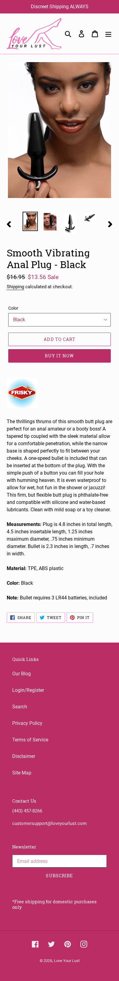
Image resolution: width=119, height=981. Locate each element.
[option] (30, 221)
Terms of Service (30, 740)
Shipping (15, 286)
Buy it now (59, 356)
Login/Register (28, 690)
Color (13, 308)
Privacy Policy (27, 723)
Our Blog (21, 674)
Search (19, 707)
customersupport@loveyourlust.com (49, 823)
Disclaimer (23, 756)
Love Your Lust (67, 960)
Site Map (21, 773)
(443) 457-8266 (27, 811)
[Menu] (108, 33)
